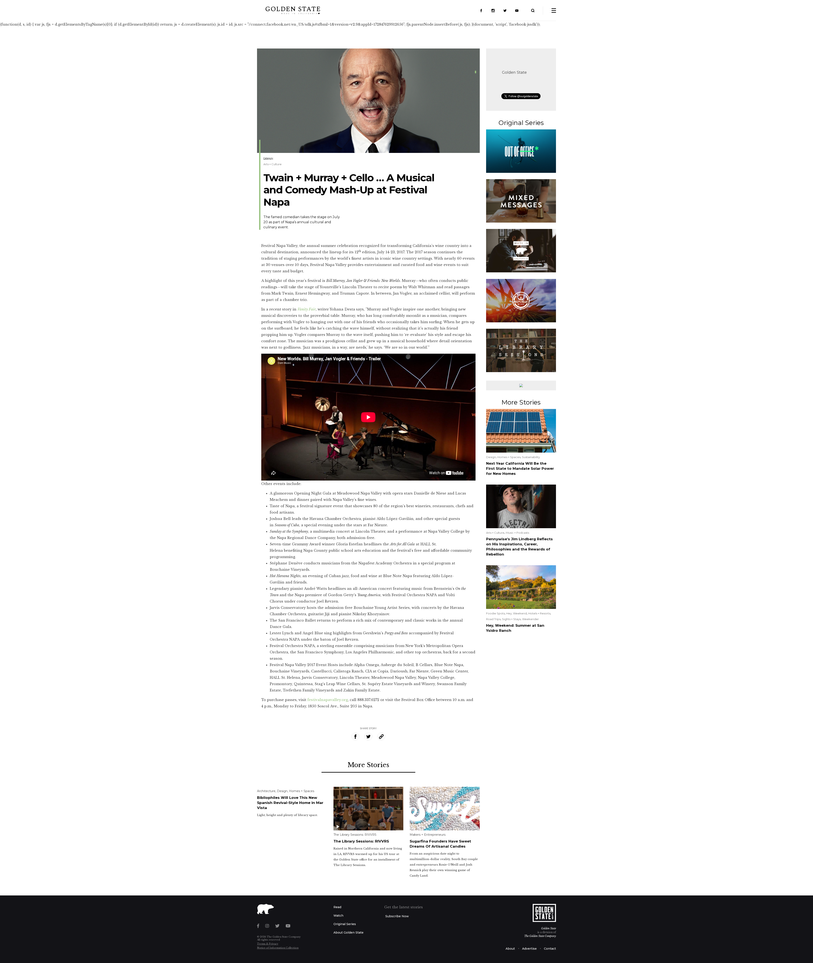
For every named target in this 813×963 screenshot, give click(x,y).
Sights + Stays (511, 619)
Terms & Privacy (267, 943)
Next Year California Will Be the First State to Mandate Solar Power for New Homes (520, 468)
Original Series (344, 924)
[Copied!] (381, 736)
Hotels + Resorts (539, 613)
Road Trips (493, 619)
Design (282, 791)
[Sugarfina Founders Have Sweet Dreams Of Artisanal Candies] (445, 808)
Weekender (530, 619)
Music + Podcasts (517, 532)
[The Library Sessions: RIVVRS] (368, 808)
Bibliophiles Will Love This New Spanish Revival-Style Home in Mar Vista (290, 802)
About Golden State (348, 932)
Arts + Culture (272, 164)
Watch (338, 915)
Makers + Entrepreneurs (427, 835)
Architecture (266, 791)
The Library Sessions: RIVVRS (354, 835)
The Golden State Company (540, 936)
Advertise (529, 949)
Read (337, 907)
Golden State (514, 72)
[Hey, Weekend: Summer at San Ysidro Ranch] (521, 587)
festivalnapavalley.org (327, 700)
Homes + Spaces (301, 791)
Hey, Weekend (516, 613)
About (510, 949)
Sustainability (531, 457)
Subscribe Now (397, 916)
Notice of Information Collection (278, 947)
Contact (550, 949)
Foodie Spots (495, 613)
